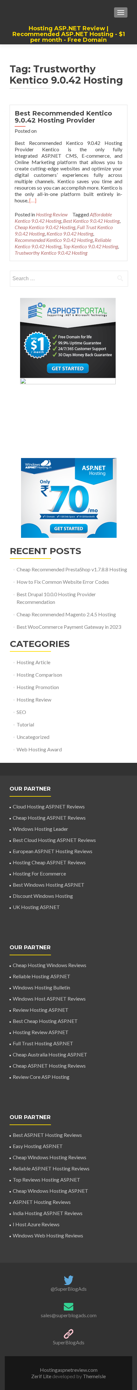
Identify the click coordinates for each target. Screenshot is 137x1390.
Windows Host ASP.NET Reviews (49, 999)
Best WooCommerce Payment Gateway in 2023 (69, 627)
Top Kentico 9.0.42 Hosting (90, 246)
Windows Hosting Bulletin (41, 987)
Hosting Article (33, 662)
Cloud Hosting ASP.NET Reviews (49, 806)
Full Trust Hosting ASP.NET (43, 1043)
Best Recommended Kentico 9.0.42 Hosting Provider (63, 116)
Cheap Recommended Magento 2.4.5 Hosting (66, 614)
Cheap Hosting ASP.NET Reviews (49, 818)
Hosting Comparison (39, 675)
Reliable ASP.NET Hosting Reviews (51, 1168)
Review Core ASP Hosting (41, 1077)
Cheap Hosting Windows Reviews (49, 965)
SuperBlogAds (68, 1342)
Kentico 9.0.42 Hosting (70, 233)
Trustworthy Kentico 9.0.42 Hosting (51, 253)
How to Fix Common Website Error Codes (63, 582)
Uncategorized (33, 737)
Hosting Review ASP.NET (40, 1032)
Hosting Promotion (38, 687)
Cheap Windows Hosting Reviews (49, 1157)
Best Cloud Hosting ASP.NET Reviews (54, 840)
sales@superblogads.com (69, 1315)
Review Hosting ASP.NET (40, 1010)
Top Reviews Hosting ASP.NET (46, 1179)
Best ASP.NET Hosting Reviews (47, 1135)
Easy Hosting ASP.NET (38, 1146)
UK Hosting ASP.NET (36, 907)
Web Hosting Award (39, 749)
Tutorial (25, 724)
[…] (32, 200)
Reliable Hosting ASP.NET (41, 976)
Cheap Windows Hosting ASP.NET (50, 1191)
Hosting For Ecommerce (39, 873)
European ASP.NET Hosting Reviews (52, 851)
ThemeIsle (94, 1376)
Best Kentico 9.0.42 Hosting (91, 221)
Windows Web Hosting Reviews (48, 1235)
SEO (21, 712)
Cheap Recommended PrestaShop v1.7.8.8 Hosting (72, 569)
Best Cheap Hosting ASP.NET (45, 1021)
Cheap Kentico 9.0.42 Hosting (45, 227)
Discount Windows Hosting (43, 896)
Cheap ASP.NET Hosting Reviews (49, 1066)
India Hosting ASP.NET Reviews (48, 1213)
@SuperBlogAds (69, 1289)
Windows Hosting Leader (40, 829)
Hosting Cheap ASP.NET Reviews (49, 862)
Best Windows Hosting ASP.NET (48, 885)
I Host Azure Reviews (36, 1224)
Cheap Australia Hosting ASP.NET (50, 1054)
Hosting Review (52, 214)
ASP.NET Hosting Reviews (42, 1202)
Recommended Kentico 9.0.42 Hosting (54, 240)
